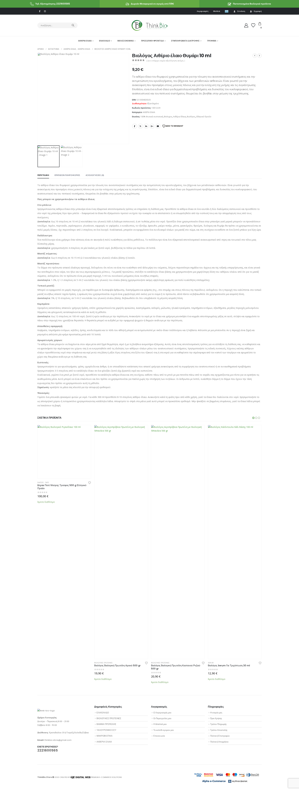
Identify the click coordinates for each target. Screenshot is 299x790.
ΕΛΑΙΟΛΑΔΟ (104, 40)
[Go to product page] (64, 452)
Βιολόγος (191, 116)
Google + (152, 126)
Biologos (168, 116)
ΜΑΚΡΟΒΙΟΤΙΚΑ (104, 735)
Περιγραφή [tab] (43, 175)
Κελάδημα (140, 126)
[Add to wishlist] (89, 482)
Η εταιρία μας (216, 712)
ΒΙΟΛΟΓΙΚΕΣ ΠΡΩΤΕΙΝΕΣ (103, 663)
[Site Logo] (149, 25)
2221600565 (47, 750)
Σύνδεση (241, 11)
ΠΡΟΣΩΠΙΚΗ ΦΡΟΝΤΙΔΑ (152, 40)
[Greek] (226, 11)
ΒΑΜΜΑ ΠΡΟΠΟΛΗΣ (106, 724)
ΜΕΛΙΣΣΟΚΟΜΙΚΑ (125, 40)
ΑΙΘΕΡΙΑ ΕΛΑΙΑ (84, 40)
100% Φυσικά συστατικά (151, 116)
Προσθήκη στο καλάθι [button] (86, 430)
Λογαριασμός (203, 11)
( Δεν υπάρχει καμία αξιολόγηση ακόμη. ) (165, 60)
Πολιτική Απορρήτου (219, 741)
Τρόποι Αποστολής (218, 730)
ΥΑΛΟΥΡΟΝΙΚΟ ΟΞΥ (106, 730)
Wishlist (216, 11)
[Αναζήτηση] (73, 25)
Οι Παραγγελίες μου (162, 718)
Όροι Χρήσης (216, 718)
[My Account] (246, 25)
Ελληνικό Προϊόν (203, 116)
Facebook (134, 126)
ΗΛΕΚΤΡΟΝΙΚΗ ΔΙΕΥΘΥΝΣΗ (157, 126)
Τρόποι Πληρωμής (218, 724)
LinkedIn (146, 126)
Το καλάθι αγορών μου (163, 730)
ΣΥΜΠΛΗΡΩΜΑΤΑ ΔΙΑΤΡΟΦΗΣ (185, 40)
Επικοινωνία (159, 735)
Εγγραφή (258, 11)
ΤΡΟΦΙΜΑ (211, 40)
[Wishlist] (253, 25)
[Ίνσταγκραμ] (45, 11)
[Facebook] (40, 11)
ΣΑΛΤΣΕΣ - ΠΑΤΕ (43, 482)
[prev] (255, 55)
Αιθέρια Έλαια (179, 116)
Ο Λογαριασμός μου (162, 712)
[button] (38, 98)
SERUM (211, 663)
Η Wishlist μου (160, 724)
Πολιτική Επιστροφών (220, 735)
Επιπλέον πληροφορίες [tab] (67, 175)
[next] (259, 55)
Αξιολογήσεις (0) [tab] (95, 175)
